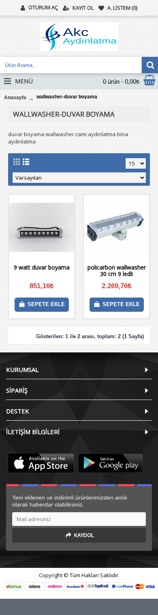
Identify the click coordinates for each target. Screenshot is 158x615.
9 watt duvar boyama (42, 267)
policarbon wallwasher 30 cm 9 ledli (117, 270)
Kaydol (84, 535)
